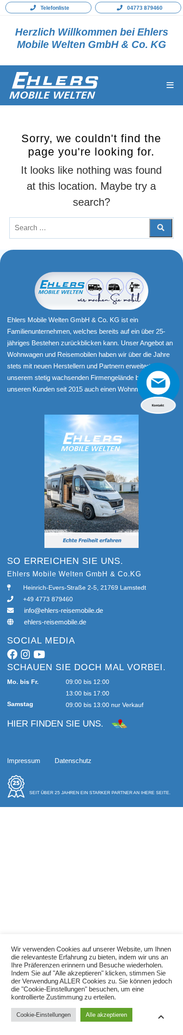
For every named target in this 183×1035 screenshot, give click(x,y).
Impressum (23, 760)
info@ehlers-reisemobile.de (63, 610)
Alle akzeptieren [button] (106, 1014)
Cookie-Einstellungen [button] (43, 1014)
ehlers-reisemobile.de (55, 622)
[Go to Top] (160, 1017)
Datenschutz (73, 760)
